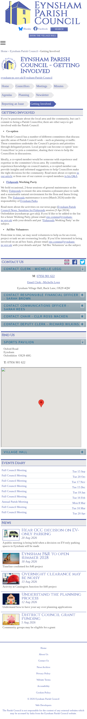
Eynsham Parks (29, 201)
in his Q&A (70, 176)
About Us (43, 654)
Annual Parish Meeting (43, 502)
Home (5, 86)
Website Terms (43, 679)
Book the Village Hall (43, 35)
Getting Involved (41, 103)
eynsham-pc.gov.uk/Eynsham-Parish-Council (26, 77)
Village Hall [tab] (15, 452)
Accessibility (43, 686)
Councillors (22, 86)
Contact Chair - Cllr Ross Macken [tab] (36, 316)
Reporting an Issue (13, 103)
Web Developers (43, 705)
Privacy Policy (43, 673)
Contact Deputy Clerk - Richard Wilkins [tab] (41, 324)
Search (59, 29)
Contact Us (43, 660)
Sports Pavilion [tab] (19, 342)
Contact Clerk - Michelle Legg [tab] (32, 269)
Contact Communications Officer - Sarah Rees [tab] (36, 307)
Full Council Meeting (43, 471)
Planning (24, 95)
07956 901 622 (46, 276)
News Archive (43, 667)
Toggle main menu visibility (3, 43)
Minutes (58, 86)
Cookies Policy (43, 692)
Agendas (7, 95)
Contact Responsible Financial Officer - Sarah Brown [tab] (41, 296)
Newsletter (42, 95)
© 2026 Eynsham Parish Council (43, 699)
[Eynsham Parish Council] (43, 24)
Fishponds (12, 182)
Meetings (41, 86)
